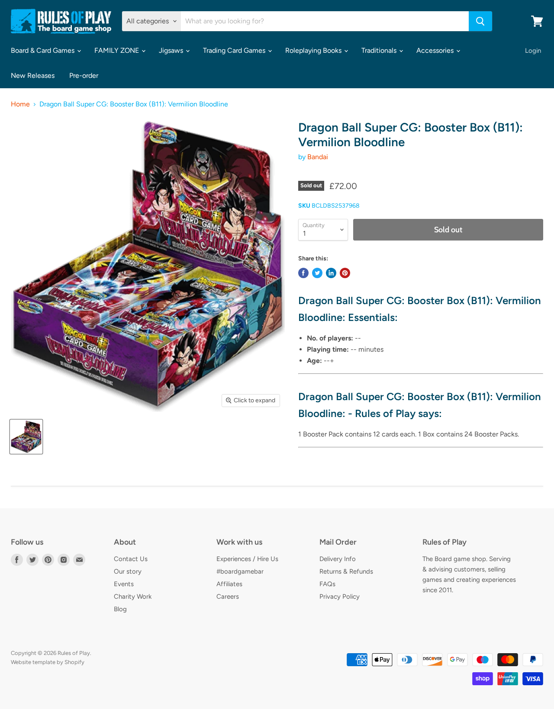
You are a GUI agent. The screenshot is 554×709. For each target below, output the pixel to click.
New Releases (33, 75)
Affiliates (229, 584)
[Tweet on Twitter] (317, 273)
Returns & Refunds (346, 571)
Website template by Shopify (47, 662)
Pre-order (83, 75)
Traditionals (379, 50)
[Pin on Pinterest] (345, 273)
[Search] (480, 21)
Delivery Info (337, 559)
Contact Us (131, 559)
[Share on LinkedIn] (331, 273)
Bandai (317, 157)
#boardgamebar (240, 571)
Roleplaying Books (314, 50)
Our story (128, 571)
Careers (227, 596)
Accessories (435, 50)
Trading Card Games (235, 50)
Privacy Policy (339, 596)
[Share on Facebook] (303, 273)
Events (124, 584)
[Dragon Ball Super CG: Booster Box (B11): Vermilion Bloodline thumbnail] (26, 437)
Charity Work (132, 596)
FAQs (327, 584)
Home (20, 104)
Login (533, 51)
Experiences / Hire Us (247, 559)
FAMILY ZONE (117, 50)
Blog (120, 609)
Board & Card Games (43, 50)
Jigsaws (172, 50)
